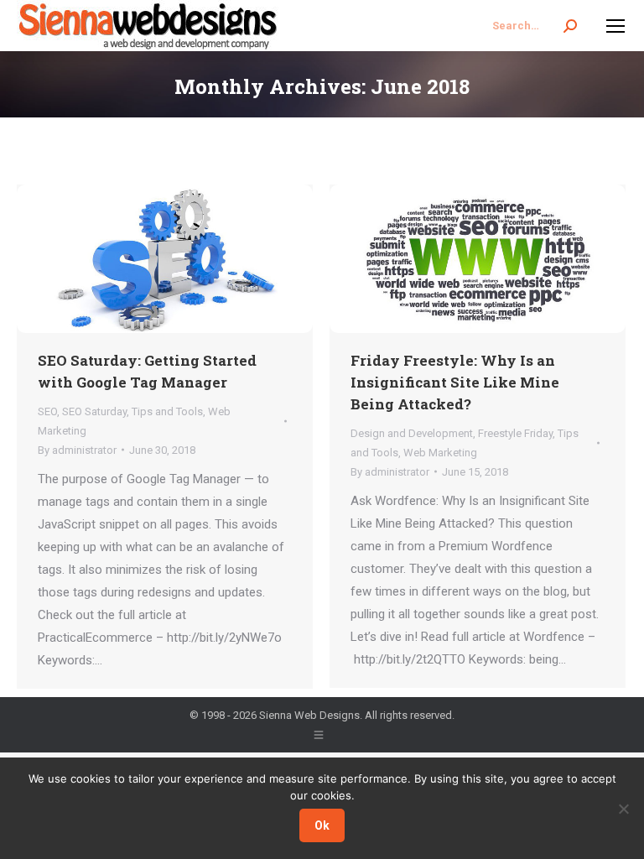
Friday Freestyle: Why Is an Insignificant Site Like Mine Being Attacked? (455, 382)
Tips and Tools (167, 411)
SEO (47, 411)
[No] (623, 808)
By (77, 450)
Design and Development (412, 433)
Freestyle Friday (515, 433)
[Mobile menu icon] (615, 26)
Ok (322, 825)
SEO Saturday (94, 411)
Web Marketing (440, 452)
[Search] (570, 26)
